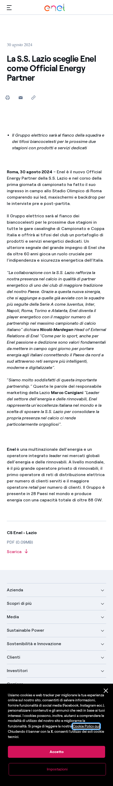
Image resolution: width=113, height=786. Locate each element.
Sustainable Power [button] (25, 630)
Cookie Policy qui (86, 726)
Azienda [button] (15, 589)
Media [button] (13, 616)
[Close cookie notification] (106, 691)
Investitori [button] (17, 670)
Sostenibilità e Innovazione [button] (34, 643)
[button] (9, 8)
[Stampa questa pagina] (8, 97)
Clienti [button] (13, 657)
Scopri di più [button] (19, 603)
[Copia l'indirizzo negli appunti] (33, 97)
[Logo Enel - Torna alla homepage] (54, 7)
